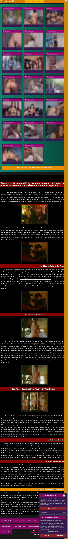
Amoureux (40, 1)
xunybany (29, 54)
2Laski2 (50, 8)
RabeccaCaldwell (9, 8)
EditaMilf (28, 77)
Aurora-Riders (30, 145)
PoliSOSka (29, 8)
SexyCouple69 (30, 122)
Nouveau (34, 1)
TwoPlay (7, 100)
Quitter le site (43, 512)
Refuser (46, 535)
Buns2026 (50, 77)
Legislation (37, 530)
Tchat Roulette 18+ (7, 520)
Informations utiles (20, 520)
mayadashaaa (30, 31)
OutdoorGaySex (9, 122)
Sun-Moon (8, 54)
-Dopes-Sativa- (30, 100)
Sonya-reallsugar (9, 77)
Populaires (28, 1)
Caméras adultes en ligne (35, 520)
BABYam (7, 31)
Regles (56, 531)
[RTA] (64, 512)
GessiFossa (51, 122)
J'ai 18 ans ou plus (53, 508)
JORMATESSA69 (52, 100)
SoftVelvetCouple (52, 54)
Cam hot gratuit (6, 531)
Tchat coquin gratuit (19, 526)
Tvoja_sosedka (9, 145)
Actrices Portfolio (6, 526)
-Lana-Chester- (52, 31)
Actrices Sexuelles (34, 526)
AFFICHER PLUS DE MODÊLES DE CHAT (34, 168)
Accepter (60, 535)
